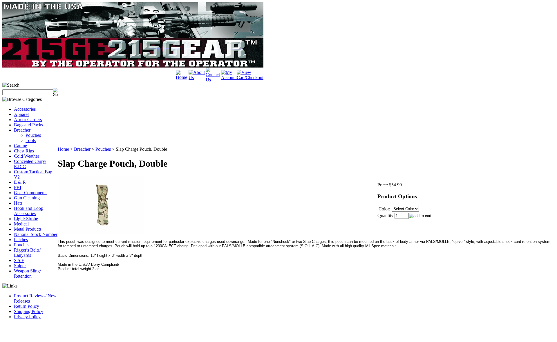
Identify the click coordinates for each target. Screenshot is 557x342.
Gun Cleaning (27, 197)
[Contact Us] (213, 79)
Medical (21, 223)
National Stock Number (35, 234)
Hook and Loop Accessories (28, 211)
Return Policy (26, 306)
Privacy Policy (27, 316)
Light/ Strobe (26, 218)
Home (63, 149)
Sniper (20, 265)
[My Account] (229, 77)
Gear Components (30, 192)
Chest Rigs (24, 150)
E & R (20, 182)
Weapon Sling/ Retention (27, 273)
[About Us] (197, 77)
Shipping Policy (28, 311)
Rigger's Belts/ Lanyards (27, 253)
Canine (20, 145)
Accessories (25, 109)
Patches (21, 239)
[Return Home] (182, 77)
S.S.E (19, 260)
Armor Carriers (28, 119)
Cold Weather (26, 156)
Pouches (33, 135)
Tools (31, 140)
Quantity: (386, 215)
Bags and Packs (28, 124)
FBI (17, 187)
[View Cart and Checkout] (250, 77)
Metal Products (27, 229)
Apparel (21, 114)
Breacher (22, 130)
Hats (18, 203)
